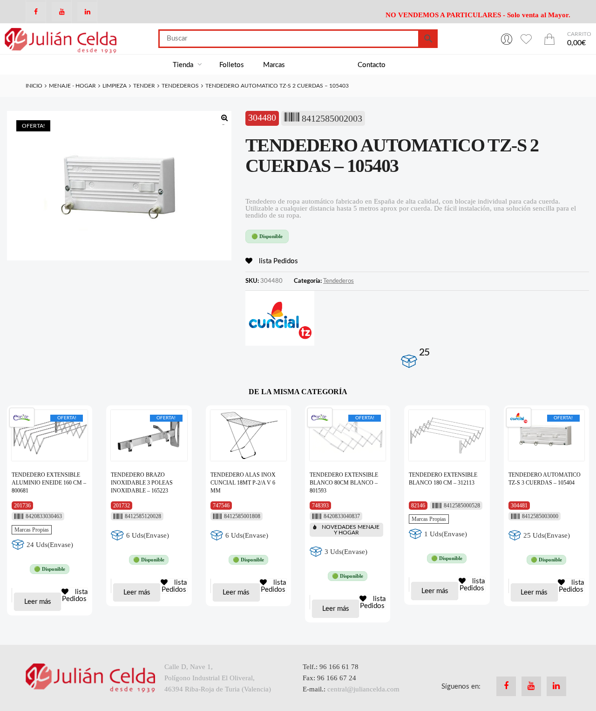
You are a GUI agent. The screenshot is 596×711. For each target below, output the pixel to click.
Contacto (372, 65)
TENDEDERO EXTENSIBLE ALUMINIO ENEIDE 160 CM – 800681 (49, 483)
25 (424, 352)
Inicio (34, 86)
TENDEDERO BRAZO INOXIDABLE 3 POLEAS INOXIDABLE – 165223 (142, 483)
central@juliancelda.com (363, 689)
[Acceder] (506, 38)
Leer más (37, 601)
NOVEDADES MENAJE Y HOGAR (350, 529)
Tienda (184, 65)
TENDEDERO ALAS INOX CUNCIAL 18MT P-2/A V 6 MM (243, 483)
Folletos (231, 65)
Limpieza (114, 86)
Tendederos (180, 86)
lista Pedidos (277, 261)
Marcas (274, 65)
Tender (144, 86)
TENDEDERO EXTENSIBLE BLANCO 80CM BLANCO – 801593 (344, 483)
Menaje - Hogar (72, 86)
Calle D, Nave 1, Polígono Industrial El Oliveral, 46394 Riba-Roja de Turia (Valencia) (217, 678)
